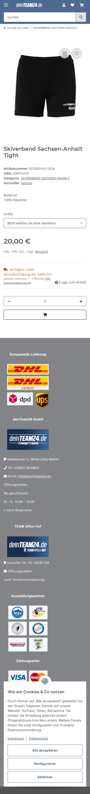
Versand (41, 251)
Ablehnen (45, 777)
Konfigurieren (45, 764)
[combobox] (45, 223)
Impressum (16, 738)
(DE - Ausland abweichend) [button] (27, 281)
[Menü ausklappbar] (6, 3)
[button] (64, 5)
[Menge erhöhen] (81, 301)
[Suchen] (81, 17)
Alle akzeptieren (45, 750)
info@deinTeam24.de (34, 476)
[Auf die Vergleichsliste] (65, 53)
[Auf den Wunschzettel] (77, 53)
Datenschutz (38, 738)
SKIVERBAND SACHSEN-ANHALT (45, 178)
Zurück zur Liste (18, 28)
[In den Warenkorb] (7, 42)
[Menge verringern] (9, 301)
